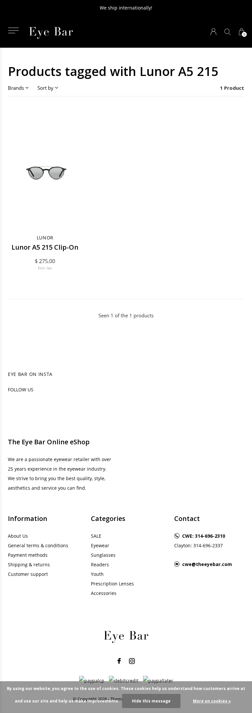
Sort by (45, 88)
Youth (97, 574)
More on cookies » (212, 701)
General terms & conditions (38, 545)
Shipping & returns (29, 564)
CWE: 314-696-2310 (203, 536)
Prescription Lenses (112, 583)
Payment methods (28, 555)
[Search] (227, 32)
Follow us (20, 389)
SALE (96, 536)
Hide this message (151, 701)
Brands (16, 88)
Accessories (103, 593)
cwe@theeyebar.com (207, 564)
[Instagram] (132, 661)
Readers (100, 564)
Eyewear (100, 545)
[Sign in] (213, 32)
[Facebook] (119, 661)
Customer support (28, 574)
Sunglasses (103, 555)
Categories (108, 518)
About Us (18, 536)
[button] (13, 30)
